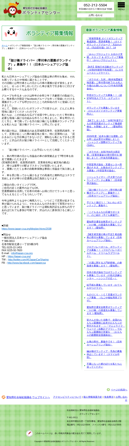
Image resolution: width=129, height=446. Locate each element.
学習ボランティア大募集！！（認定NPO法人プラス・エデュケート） (104, 98)
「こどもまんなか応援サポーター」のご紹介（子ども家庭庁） (103, 213)
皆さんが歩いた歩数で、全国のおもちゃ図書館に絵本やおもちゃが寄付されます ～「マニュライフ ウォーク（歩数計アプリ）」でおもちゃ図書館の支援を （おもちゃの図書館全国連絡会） (105, 327)
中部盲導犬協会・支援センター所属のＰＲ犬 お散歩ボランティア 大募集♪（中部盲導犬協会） (105, 167)
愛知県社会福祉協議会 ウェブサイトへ (28, 397)
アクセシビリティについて (67, 397)
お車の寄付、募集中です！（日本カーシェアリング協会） (104, 343)
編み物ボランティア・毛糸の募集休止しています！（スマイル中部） (104, 354)
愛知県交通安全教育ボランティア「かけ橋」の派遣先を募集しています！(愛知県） (104, 310)
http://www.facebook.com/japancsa (26, 262)
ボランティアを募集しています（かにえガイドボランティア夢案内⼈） (104, 110)
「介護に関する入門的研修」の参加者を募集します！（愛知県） (104, 264)
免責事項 (109, 397)
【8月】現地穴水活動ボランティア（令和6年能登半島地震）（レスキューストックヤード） (105, 69)
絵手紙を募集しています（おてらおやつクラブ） (104, 286)
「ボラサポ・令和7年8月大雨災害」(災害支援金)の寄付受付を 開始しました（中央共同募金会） (104, 154)
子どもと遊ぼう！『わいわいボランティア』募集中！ (104, 204)
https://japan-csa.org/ (19, 256)
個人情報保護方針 (92, 397)
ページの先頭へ (119, 389)
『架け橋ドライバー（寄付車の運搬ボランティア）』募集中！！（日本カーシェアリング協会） (104, 192)
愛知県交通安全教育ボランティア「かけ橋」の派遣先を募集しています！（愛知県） (104, 224)
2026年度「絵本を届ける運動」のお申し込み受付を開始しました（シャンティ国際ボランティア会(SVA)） (105, 141)
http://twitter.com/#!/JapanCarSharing (28, 259)
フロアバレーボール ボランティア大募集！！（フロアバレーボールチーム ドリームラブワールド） (104, 251)
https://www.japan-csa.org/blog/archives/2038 (26, 228)
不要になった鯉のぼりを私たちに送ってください (104, 365)
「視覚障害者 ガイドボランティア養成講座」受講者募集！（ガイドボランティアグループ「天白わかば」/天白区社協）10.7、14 (105, 43)
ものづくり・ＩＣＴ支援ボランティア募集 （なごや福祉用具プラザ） (104, 297)
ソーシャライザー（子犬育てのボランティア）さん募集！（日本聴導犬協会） (104, 180)
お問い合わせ (96, 15)
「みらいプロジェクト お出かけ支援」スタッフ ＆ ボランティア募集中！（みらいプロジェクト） (105, 57)
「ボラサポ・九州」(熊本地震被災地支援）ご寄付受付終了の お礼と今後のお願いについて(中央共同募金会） (105, 84)
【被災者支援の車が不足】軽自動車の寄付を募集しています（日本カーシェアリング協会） (104, 237)
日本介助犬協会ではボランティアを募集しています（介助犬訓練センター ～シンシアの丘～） (104, 275)
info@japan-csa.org (22, 253)
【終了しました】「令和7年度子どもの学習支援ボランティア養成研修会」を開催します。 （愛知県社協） (105, 125)
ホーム (5, 45)
